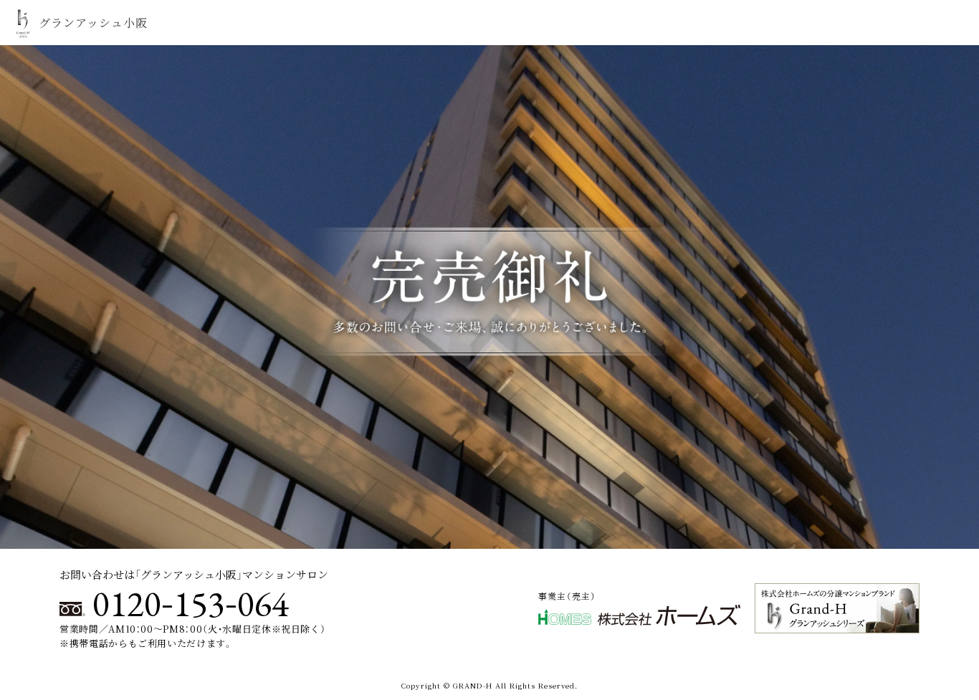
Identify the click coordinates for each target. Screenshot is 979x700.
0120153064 (190, 603)
